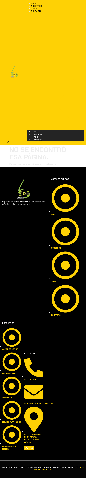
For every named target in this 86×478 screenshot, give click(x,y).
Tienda (34, 8)
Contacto (36, 11)
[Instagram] (31, 448)
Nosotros (36, 6)
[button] (55, 70)
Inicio (34, 3)
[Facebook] (26, 448)
